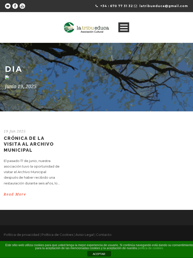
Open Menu (123, 27)
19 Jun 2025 (15, 131)
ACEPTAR (99, 253)
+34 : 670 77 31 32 (116, 6)
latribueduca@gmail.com (163, 6)
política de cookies (150, 248)
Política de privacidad (21, 235)
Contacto (104, 235)
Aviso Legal (84, 235)
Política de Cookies (57, 235)
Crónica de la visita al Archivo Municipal (29, 144)
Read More (15, 194)
